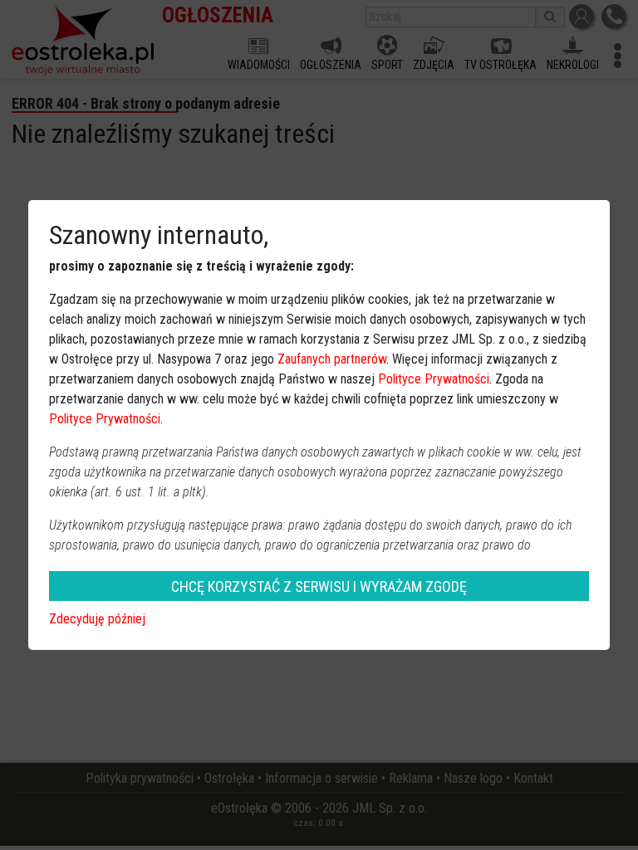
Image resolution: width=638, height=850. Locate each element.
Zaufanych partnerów (331, 359)
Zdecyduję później (97, 619)
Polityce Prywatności (433, 379)
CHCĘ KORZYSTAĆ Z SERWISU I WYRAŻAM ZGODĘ (319, 586)
